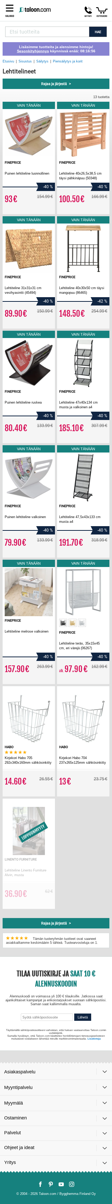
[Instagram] (71, 1184)
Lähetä (83, 1017)
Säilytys (42, 61)
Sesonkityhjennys (33, 51)
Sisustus (25, 61)
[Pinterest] (50, 1184)
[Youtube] (61, 1184)
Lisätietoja (94, 1038)
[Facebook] (40, 1184)
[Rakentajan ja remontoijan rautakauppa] (35, 10)
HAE (98, 32)
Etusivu (8, 61)
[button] (88, 11)
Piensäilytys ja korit (68, 61)
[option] (63, 623)
